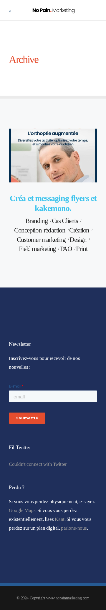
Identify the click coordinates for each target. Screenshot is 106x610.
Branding (36, 221)
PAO (66, 248)
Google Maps (22, 510)
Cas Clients (65, 221)
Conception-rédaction (39, 230)
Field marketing (37, 248)
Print (81, 248)
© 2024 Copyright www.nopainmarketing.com (52, 598)
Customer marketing (41, 239)
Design (78, 239)
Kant (59, 519)
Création (79, 230)
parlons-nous (74, 528)
